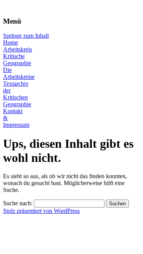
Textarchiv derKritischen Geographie (17, 93)
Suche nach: (17, 203)
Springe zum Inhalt (26, 35)
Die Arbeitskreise (19, 73)
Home (10, 42)
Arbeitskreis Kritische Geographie (17, 56)
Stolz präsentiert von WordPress (41, 211)
